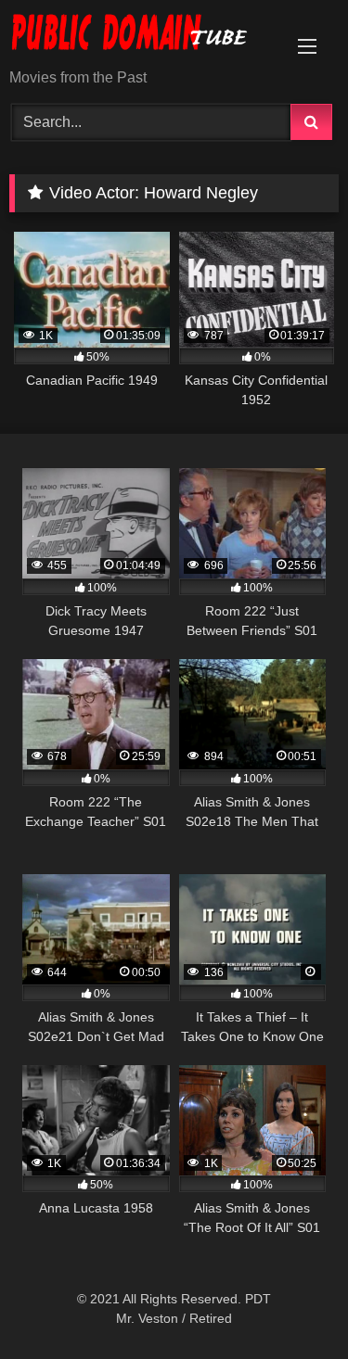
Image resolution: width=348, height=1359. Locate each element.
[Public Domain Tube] (143, 35)
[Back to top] (290, 1304)
